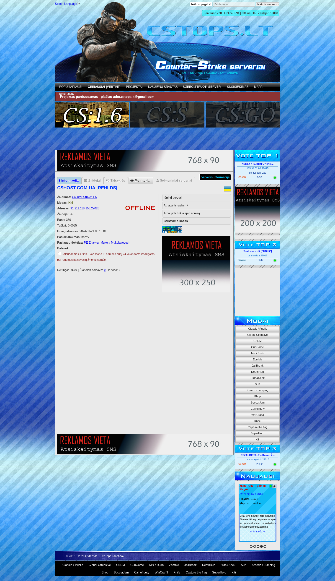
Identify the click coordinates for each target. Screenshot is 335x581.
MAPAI (258, 87)
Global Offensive (257, 334)
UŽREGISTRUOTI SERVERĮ (202, 87)
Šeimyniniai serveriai (176, 180)
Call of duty (258, 408)
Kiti (258, 439)
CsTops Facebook (113, 556)
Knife (257, 421)
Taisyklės (118, 180)
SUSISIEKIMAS (238, 87)
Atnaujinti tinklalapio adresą (182, 213)
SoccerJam (258, 402)
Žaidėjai (94, 180)
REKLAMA (66, 94)
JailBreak (257, 365)
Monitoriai (142, 180)
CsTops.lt (91, 556)
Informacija (70, 180)
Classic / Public (257, 328)
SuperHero (257, 433)
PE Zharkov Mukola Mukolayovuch (107, 242)
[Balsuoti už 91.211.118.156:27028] (172, 232)
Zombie (257, 359)
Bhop (257, 396)
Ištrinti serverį (173, 197)
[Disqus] (144, 374)
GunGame (257, 347)
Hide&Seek (257, 378)
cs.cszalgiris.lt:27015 (257, 459)
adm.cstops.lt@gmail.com (133, 97)
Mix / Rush (257, 353)
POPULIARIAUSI (70, 87)
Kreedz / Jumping (257, 390)
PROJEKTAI (134, 87)
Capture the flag (258, 427)
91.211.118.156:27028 (84, 208)
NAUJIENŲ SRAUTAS (163, 87)
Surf (257, 384)
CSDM (257, 341)
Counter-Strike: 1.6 (84, 197)
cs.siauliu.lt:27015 (257, 255)
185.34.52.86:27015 (257, 168)
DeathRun (257, 371)
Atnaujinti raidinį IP (176, 205)
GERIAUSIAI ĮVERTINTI (104, 87)
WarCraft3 (257, 415)
